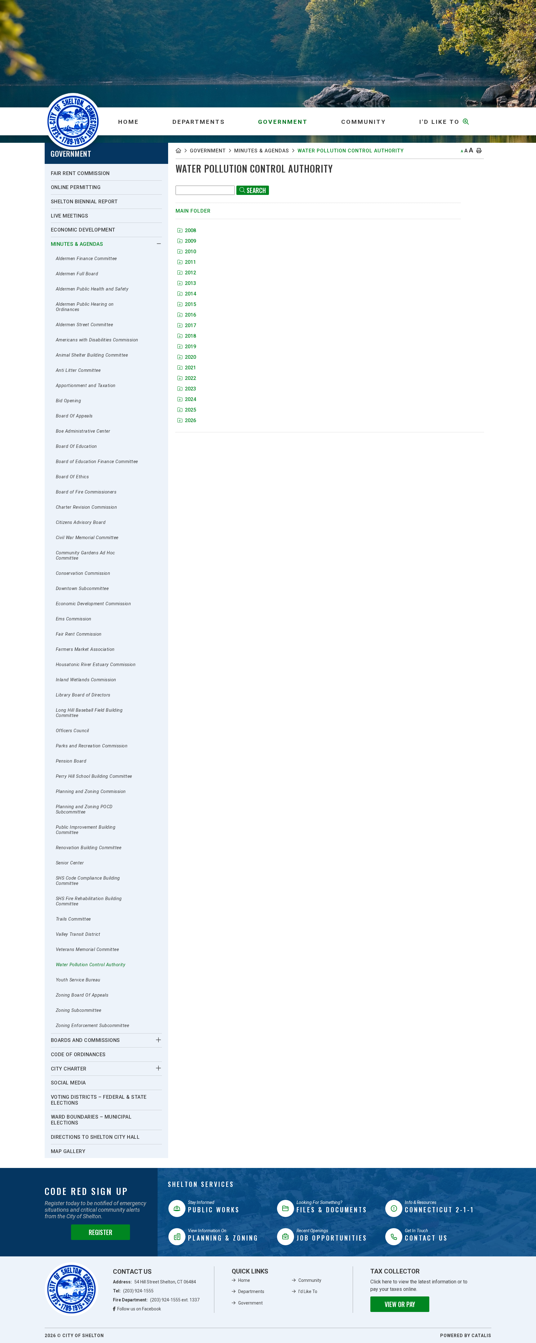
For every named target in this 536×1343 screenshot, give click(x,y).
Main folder (193, 211)
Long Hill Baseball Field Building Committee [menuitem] (89, 713)
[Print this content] (479, 151)
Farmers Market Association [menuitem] (85, 649)
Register (100, 1232)
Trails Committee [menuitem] (73, 919)
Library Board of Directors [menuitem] (83, 695)
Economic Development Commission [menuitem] (93, 603)
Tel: (133, 1290)
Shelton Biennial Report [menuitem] (84, 202)
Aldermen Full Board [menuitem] (77, 274)
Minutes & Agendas (261, 151)
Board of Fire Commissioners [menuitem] (86, 492)
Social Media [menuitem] (68, 1083)
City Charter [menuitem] (69, 1069)
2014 (190, 294)
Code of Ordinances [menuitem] (78, 1054)
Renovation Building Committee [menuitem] (89, 847)
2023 (190, 389)
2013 (190, 283)
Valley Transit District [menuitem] (78, 934)
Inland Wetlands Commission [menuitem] (86, 680)
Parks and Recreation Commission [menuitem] (92, 746)
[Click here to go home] (183, 151)
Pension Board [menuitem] (71, 761)
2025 (190, 410)
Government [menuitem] (283, 121)
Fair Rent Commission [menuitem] (80, 173)
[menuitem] (128, 121)
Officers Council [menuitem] (72, 730)
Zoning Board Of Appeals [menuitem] (82, 995)
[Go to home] (71, 1289)
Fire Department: (156, 1299)
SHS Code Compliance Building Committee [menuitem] (88, 881)
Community (309, 1280)
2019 (190, 346)
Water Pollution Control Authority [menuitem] (91, 964)
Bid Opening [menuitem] (68, 400)
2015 (190, 304)
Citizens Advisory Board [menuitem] (81, 522)
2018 (190, 336)
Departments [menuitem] (198, 121)
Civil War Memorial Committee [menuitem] (87, 537)
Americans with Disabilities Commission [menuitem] (97, 340)
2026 (190, 420)
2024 (190, 399)
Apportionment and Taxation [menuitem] (86, 385)
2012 (190, 273)
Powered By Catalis (465, 1335)
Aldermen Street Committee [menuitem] (84, 324)
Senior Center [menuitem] (70, 863)
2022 (190, 378)
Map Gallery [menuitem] (68, 1151)
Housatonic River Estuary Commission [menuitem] (96, 664)
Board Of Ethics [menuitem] (72, 477)
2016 (190, 315)
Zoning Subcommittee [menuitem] (78, 1010)
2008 (190, 230)
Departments (251, 1291)
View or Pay (400, 1304)
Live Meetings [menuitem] (69, 216)
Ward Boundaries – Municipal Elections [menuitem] (91, 1120)
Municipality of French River (73, 121)
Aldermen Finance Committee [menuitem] (86, 258)
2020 (190, 357)
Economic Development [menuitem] (83, 230)
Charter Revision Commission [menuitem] (86, 507)
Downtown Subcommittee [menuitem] (82, 588)
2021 (190, 368)
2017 (190, 325)
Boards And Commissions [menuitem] (85, 1040)
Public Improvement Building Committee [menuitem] (86, 830)
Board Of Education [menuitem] (76, 446)
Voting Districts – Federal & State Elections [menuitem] (99, 1100)
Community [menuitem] (363, 121)
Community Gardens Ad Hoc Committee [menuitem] (85, 555)
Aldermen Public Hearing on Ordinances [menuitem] (85, 307)
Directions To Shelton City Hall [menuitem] (95, 1137)
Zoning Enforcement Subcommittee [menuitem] (92, 1025)
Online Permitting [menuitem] (76, 187)
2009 (190, 241)
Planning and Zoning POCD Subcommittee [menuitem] (84, 809)
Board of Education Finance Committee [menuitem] (97, 461)
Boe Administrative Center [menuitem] (83, 431)
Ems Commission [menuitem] (74, 619)
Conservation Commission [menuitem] (83, 573)
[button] (158, 243)
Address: (154, 1281)
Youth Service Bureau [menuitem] (78, 980)
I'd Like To (307, 1291)
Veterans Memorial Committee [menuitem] (87, 949)
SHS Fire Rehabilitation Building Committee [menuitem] (89, 901)
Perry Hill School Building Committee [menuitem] (94, 776)
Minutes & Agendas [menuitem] (77, 244)
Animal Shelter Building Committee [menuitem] (92, 355)
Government (208, 151)
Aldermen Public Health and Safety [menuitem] (92, 289)
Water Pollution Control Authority (350, 151)
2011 (190, 262)
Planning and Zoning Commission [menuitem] (91, 791)
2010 (190, 252)
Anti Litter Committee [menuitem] (78, 370)
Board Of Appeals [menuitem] (74, 416)
